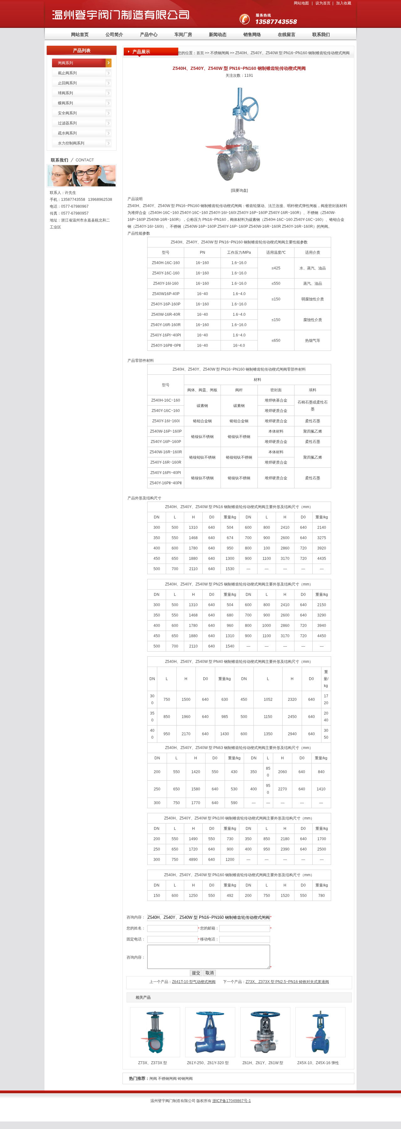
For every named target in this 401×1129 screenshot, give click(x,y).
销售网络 (252, 34)
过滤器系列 (67, 123)
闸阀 (153, 1078)
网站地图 (301, 3)
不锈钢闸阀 (167, 1078)
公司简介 (114, 34)
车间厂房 (183, 34)
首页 (200, 53)
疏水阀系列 (67, 133)
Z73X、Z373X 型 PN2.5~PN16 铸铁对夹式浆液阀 (287, 982)
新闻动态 (218, 34)
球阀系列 (65, 93)
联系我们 (321, 34)
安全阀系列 (67, 113)
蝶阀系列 (65, 103)
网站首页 (80, 34)
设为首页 (323, 3)
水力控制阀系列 (71, 143)
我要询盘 (239, 190)
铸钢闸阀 (185, 1078)
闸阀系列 (65, 63)
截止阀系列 (67, 73)
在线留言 (286, 34)
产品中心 (149, 34)
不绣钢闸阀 (219, 53)
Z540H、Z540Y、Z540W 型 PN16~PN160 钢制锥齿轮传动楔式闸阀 (292, 53)
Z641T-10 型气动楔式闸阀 (194, 982)
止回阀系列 (67, 83)
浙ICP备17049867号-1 (231, 1101)
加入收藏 (343, 3)
